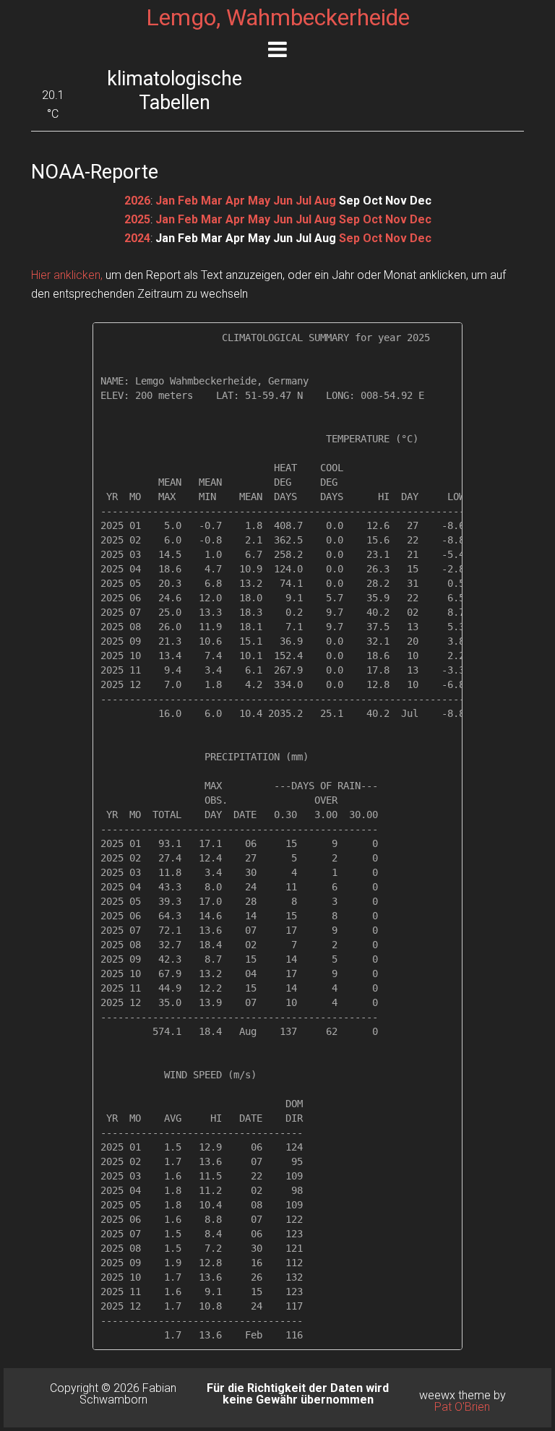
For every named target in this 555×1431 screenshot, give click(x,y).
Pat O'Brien (462, 1407)
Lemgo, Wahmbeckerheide (278, 17)
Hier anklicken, (67, 275)
